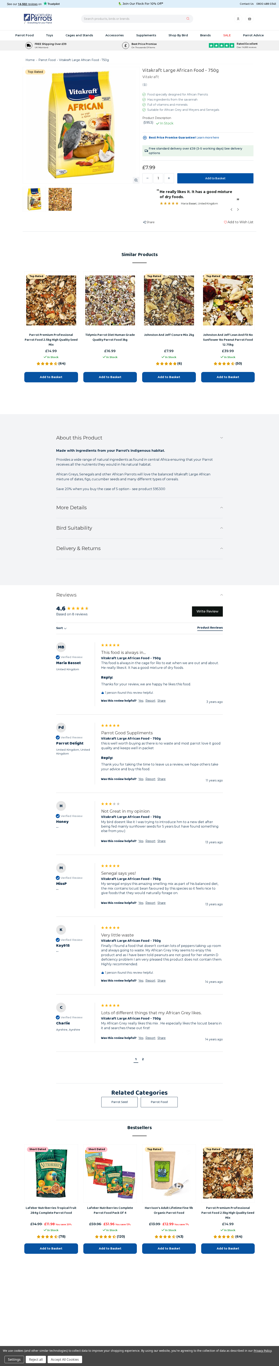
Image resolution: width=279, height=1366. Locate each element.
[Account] (238, 20)
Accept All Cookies (65, 1359)
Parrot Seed (119, 1102)
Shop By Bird (178, 35)
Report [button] (150, 980)
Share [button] (161, 980)
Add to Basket (51, 1248)
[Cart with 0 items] (249, 20)
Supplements (146, 35)
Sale (227, 35)
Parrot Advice (253, 35)
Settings (14, 1359)
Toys (49, 35)
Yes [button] (140, 980)
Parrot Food (24, 35)
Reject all (36, 1359)
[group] (139, 959)
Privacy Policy (262, 1351)
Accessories (114, 35)
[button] (136, 1060)
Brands (205, 35)
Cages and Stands (79, 35)
